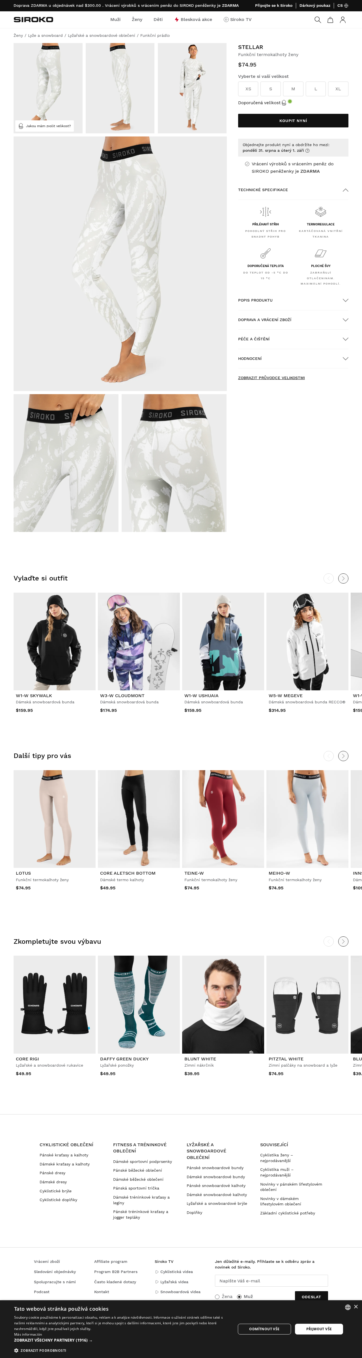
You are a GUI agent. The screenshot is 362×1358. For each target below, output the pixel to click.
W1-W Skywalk (34, 695)
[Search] (318, 19)
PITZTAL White (286, 1059)
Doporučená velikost (259, 102)
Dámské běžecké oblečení (138, 1179)
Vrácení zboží (47, 1261)
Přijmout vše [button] (319, 1329)
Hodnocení (250, 358)
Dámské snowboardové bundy (216, 1177)
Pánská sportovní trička (136, 1188)
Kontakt (101, 1291)
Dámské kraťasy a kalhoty (65, 1164)
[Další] (343, 578)
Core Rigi (27, 1059)
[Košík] (330, 19)
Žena (227, 1296)
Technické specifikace (263, 189)
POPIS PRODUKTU (255, 300)
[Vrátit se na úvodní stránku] (33, 19)
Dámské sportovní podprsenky (142, 1161)
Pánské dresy (52, 1173)
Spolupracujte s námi (55, 1282)
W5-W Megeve (286, 695)
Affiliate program (110, 1261)
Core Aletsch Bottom (128, 873)
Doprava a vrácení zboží (264, 319)
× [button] (356, 1307)
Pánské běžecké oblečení (137, 1170)
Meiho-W (279, 873)
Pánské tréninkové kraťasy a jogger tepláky (140, 1214)
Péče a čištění (254, 339)
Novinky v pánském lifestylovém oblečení (291, 1187)
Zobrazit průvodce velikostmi (271, 377)
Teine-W (194, 873)
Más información (28, 1334)
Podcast (41, 1291)
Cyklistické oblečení (66, 1144)
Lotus (23, 873)
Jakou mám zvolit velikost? (48, 126)
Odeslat (311, 1297)
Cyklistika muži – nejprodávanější (277, 1172)
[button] (121, 1340)
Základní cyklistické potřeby (287, 1213)
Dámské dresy (53, 1182)
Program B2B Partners (115, 1271)
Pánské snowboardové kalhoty (216, 1185)
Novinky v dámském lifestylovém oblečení (280, 1201)
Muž (248, 1296)
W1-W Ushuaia (201, 695)
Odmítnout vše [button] (264, 1329)
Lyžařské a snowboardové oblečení (206, 1151)
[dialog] (181, 1329)
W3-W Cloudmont (122, 695)
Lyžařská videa (174, 1282)
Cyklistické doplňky (58, 1199)
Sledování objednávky (55, 1271)
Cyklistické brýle (56, 1191)
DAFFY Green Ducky (124, 1059)
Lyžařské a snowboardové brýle (217, 1203)
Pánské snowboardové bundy (215, 1167)
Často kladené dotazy (115, 1282)
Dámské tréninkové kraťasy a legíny (141, 1200)
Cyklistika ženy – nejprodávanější (276, 1158)
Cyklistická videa (176, 1271)
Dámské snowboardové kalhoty (217, 1194)
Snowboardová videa (180, 1291)
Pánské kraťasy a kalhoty (64, 1155)
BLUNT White (200, 1059)
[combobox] (348, 1307)
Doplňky (194, 1212)
